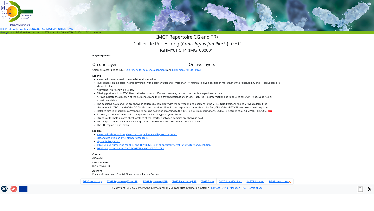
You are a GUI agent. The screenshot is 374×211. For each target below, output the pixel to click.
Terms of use (255, 187)
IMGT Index (207, 181)
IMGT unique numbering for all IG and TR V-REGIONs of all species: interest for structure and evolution (154, 145)
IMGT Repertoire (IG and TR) (57, 32)
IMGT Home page (92, 181)
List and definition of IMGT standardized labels (123, 137)
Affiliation (235, 187)
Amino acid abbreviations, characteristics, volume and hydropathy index (137, 134)
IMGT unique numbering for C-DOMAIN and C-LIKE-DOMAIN (130, 148)
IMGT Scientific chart (230, 181)
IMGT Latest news (279, 181)
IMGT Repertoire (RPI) (184, 181)
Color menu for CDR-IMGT (186, 70)
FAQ (244, 187)
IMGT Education (255, 181)
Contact (215, 187)
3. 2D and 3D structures (88, 32)
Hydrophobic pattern (108, 141)
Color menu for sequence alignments (146, 70)
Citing (224, 187)
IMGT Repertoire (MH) (155, 181)
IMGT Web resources (27, 32)
